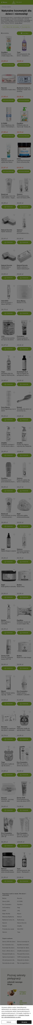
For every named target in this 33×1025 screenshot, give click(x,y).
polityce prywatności (7, 1015)
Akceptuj (24, 1022)
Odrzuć (9, 1022)
